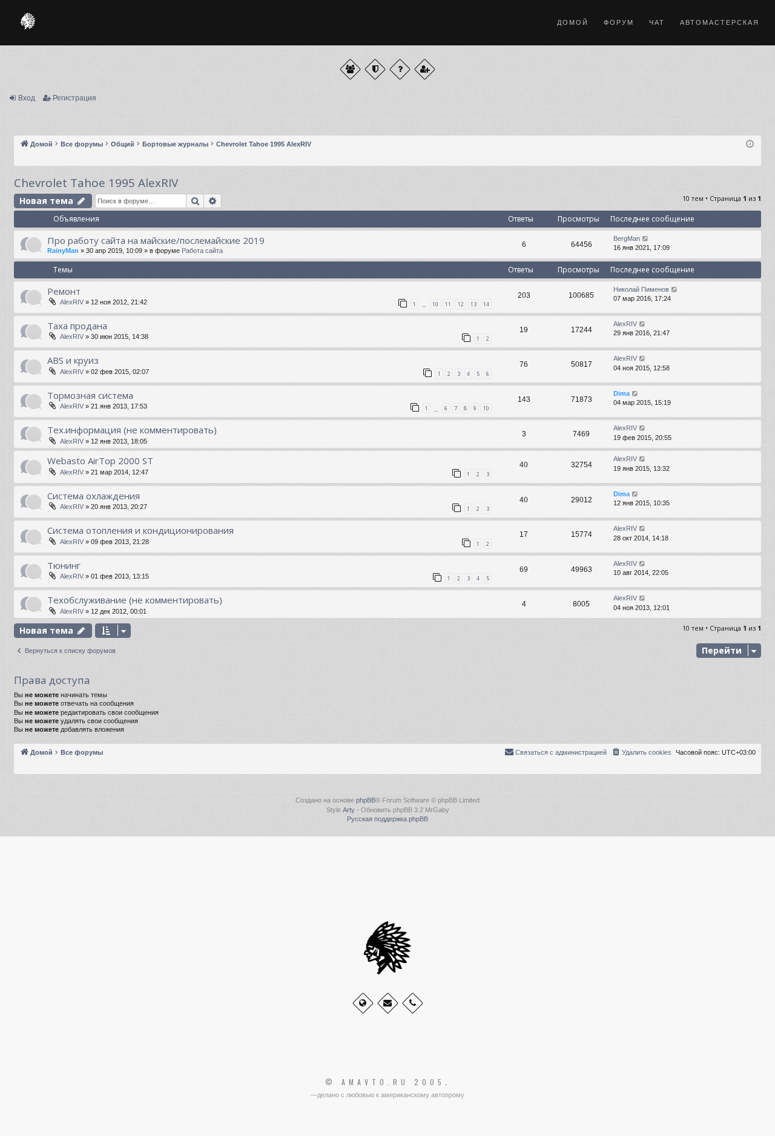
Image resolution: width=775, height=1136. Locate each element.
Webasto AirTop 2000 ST (100, 461)
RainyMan (63, 250)
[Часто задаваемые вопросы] (399, 69)
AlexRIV (72, 302)
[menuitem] (641, 752)
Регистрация (74, 98)
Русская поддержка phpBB (387, 818)
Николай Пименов (641, 289)
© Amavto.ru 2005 (385, 1082)
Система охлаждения (93, 496)
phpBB (365, 800)
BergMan (626, 238)
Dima (621, 393)
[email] (387, 1003)
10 (435, 304)
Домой (573, 22)
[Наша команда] (375, 69)
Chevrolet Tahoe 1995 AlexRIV (96, 183)
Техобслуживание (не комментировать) (134, 600)
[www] (363, 1003)
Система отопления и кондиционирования (140, 530)
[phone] (412, 1003)
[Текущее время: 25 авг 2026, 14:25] (750, 144)
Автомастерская (719, 22)
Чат (657, 22)
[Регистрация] (424, 69)
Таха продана (77, 326)
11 (448, 304)
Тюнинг (64, 565)
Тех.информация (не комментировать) (132, 430)
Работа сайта (202, 250)
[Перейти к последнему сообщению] (646, 238)
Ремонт (64, 291)
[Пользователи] (350, 69)
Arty (349, 809)
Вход (26, 98)
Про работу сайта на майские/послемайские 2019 (156, 240)
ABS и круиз (73, 360)
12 (461, 304)
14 (486, 304)
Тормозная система (90, 395)
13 (473, 304)
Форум (619, 22)
